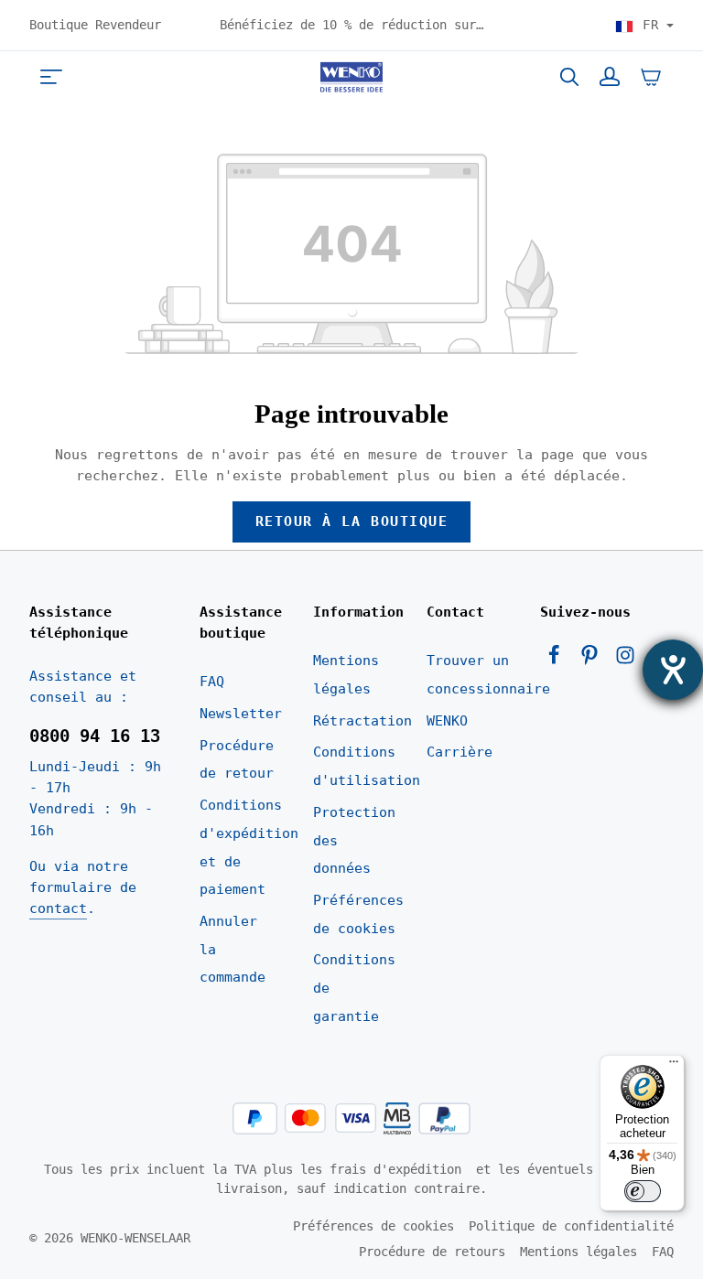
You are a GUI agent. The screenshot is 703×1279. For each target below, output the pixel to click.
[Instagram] (625, 660)
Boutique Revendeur (95, 24)
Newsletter (241, 713)
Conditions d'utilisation (366, 766)
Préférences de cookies (358, 914)
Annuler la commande (232, 949)
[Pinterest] (593, 660)
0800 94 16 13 (94, 736)
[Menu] (51, 77)
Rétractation (362, 721)
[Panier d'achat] (651, 77)
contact (58, 908)
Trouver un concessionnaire (488, 674)
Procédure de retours (432, 1251)
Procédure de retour (237, 759)
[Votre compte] (609, 77)
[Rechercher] (569, 77)
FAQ (212, 681)
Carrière (459, 752)
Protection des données (354, 840)
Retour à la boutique (352, 521)
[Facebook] (558, 660)
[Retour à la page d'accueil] (351, 76)
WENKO (447, 721)
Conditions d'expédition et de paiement (249, 847)
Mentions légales (346, 674)
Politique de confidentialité (571, 1226)
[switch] (642, 1191)
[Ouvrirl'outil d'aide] (673, 670)
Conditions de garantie (354, 987)
